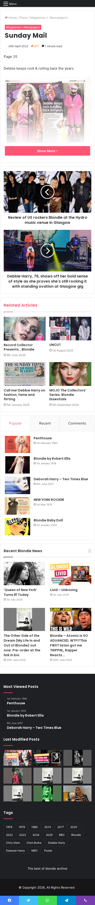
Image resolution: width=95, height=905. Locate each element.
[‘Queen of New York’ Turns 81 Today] (24, 573)
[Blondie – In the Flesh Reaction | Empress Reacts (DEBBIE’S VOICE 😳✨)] (77, 793)
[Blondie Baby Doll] (17, 526)
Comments (77, 423)
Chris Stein (13, 842)
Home (12, 17)
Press (24, 17)
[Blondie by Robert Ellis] (17, 465)
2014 (47, 827)
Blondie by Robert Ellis (52, 458)
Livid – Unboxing (63, 590)
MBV (34, 850)
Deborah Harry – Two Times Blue (61, 479)
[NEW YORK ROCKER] (17, 506)
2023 (22, 835)
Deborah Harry (15, 850)
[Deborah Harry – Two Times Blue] (17, 485)
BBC (62, 835)
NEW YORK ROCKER (49, 499)
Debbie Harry (56, 842)
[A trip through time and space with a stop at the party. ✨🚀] (77, 758)
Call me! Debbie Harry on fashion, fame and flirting (24, 394)
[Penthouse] (17, 444)
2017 (60, 827)
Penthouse (43, 438)
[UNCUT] (70, 329)
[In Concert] (47, 758)
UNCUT (55, 344)
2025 (49, 835)
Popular (15, 423)
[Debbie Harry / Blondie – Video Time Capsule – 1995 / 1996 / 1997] (17, 758)
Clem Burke (34, 842)
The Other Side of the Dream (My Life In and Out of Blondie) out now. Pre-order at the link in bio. (22, 645)
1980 (34, 827)
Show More (46, 151)
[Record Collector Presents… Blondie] (25, 329)
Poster (48, 850)
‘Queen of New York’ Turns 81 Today (20, 592)
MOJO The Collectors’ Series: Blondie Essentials (67, 394)
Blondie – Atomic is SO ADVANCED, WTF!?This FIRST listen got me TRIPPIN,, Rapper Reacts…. (69, 645)
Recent (45, 423)
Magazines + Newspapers (49, 17)
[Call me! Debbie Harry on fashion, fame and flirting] (25, 374)
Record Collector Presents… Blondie (19, 347)
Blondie (76, 835)
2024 (36, 835)
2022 (9, 835)
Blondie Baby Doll (48, 520)
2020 (73, 827)
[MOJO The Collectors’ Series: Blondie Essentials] (70, 374)
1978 (9, 827)
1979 (22, 827)
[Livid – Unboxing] (70, 573)
